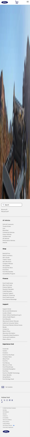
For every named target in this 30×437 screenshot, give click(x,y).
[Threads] (12, 400)
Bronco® (4, 209)
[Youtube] (7, 400)
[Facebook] (2, 400)
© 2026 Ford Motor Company (9, 408)
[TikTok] (2, 402)
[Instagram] (9, 400)
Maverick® (5, 211)
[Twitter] (4, 400)
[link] (5, 410)
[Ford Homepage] (6, 432)
